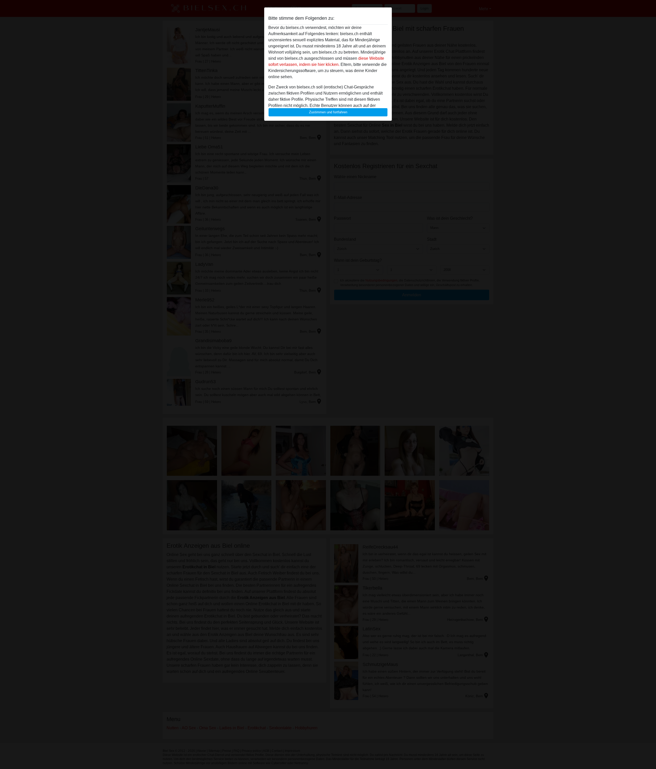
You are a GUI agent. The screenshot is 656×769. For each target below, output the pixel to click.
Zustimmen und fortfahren (328, 112)
